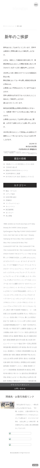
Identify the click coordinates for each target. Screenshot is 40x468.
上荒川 (7, 310)
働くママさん (19, 317)
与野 (12, 310)
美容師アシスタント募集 (18, 366)
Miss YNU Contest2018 (11, 243)
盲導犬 (21, 358)
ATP (29, 224)
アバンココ (14, 269)
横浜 (10, 347)
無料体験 (24, 355)
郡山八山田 (27, 377)
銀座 (4, 381)
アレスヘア (23, 272)
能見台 (29, 370)
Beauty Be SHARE (9, 227)
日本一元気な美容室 (29, 343)
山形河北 (31, 332)
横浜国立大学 (16, 347)
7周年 (5, 224)
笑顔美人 (17, 362)
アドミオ (28, 265)
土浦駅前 (23, 328)
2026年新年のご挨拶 (13, 173)
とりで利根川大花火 (12, 257)
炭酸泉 (18, 355)
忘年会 (10, 336)
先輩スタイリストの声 (18, 321)
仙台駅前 (20, 314)
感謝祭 (16, 336)
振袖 (8, 340)
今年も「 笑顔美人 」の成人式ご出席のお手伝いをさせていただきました (20, 153)
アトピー (21, 265)
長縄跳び (10, 381)
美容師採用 (20, 370)
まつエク (24, 261)
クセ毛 (9, 280)
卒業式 (14, 328)
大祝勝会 (6, 332)
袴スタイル (17, 373)
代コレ (26, 314)
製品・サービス (11, 191)
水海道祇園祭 (26, 351)
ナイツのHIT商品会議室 (17, 291)
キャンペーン (10, 206)
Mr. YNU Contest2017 (24, 246)
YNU (29, 254)
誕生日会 (25, 373)
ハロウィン (30, 291)
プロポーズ (31, 295)
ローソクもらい (28, 306)
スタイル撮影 (13, 284)
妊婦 (11, 332)
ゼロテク (21, 284)
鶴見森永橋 (32, 381)
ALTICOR (17, 224)
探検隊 (12, 340)
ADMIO (10, 224)
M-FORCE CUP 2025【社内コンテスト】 (20, 177)
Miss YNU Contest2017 (25, 239)
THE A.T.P (18, 254)
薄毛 (33, 370)
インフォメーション (10, 26)
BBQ (33, 224)
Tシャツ (25, 254)
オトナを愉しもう (23, 276)
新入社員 (29, 340)
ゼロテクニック (30, 284)
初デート (19, 325)
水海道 (18, 351)
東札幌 (5, 347)
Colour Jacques (22, 227)
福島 (8, 362)
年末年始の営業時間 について (12, 152)
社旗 (4, 362)
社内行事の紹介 (11, 197)
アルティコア (29, 269)
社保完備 (32, 358)
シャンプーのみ (25, 280)
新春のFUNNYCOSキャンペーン (17, 170)
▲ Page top (35, 465)
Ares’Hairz (24, 224)
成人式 (26, 336)
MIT (14, 246)
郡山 (21, 377)
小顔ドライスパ (19, 332)
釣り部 (34, 377)
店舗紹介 (9, 200)
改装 (23, 340)
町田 (11, 358)
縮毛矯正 (6, 366)
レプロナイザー (17, 306)
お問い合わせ (20, 388)
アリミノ (21, 269)
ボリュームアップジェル (24, 298)
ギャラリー (9, 213)
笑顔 (12, 362)
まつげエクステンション (11, 261)
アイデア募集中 (12, 265)
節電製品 (24, 362)
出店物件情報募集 (9, 325)
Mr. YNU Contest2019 (24, 250)
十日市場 (29, 325)
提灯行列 (19, 340)
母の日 (29, 347)
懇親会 (21, 336)
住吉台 (12, 317)
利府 (24, 325)
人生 (8, 314)
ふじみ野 (23, 257)
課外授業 (31, 373)
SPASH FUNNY (8, 254)
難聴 (15, 381)
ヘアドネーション (9, 298)
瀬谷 (13, 355)
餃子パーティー (22, 381)
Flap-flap (17, 231)
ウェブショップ (10, 276)
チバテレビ (22, 287)
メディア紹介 (10, 194)
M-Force (14, 239)
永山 (32, 351)
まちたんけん (31, 257)
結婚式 (33, 362)
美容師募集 (12, 370)
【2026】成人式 (11, 167)
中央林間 (17, 310)
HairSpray (6, 239)
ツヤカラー (30, 287)
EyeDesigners (8, 231)
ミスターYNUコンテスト (25, 302)
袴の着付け (9, 373)
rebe (34, 250)
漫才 (10, 355)
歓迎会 (24, 347)
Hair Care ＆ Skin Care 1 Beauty (22, 235)
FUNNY (23, 231)
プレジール (23, 295)
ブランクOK (14, 295)
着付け (26, 358)
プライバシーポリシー (20, 384)
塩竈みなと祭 (31, 328)
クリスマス (16, 280)
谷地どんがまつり (13, 377)
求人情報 (9, 216)
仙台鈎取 (13, 314)
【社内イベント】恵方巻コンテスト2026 (20, 164)
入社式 (33, 321)
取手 (18, 328)
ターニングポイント (10, 287)
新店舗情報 (9, 209)
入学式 (28, 321)
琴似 (28, 355)
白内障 (16, 358)
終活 (28, 362)
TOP (4, 26)
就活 (26, 332)
